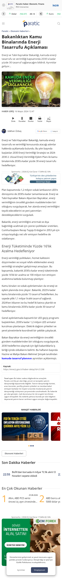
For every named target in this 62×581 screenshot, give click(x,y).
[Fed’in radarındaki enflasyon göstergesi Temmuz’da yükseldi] (25, 426)
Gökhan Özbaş (14, 131)
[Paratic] (31, 24)
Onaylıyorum (39, 570)
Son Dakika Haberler (18, 462)
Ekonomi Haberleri (20, 31)
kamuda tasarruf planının (17, 358)
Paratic (5, 31)
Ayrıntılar (21, 570)
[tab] (29, 445)
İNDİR (56, 5)
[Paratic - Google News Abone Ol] (48, 132)
